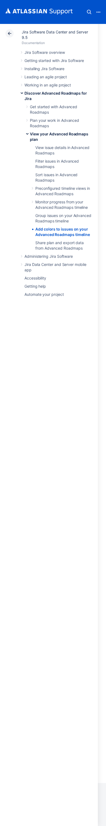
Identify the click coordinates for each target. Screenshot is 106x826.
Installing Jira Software (44, 68)
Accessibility (35, 278)
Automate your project (44, 294)
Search (89, 12)
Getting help (35, 286)
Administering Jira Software (48, 256)
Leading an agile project (45, 76)
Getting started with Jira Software (54, 60)
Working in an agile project (47, 85)
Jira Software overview (44, 52)
